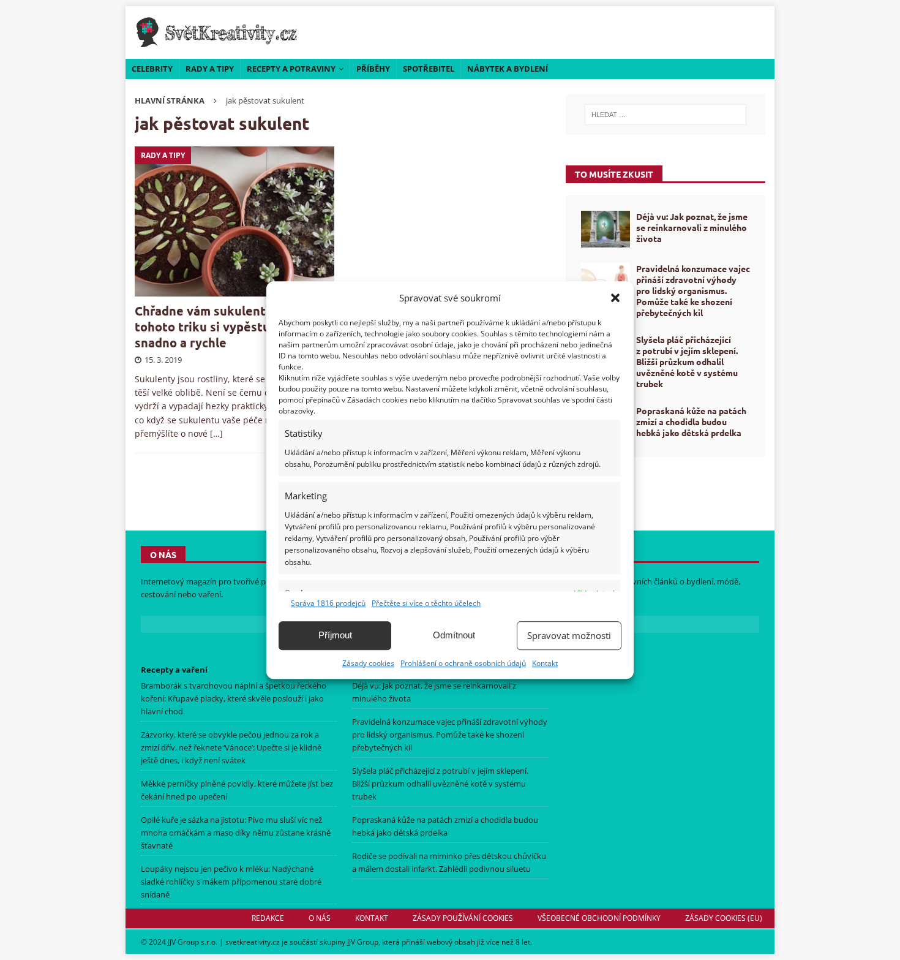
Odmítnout (454, 635)
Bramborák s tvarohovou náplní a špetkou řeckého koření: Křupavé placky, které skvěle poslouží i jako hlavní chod (233, 698)
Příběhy (373, 68)
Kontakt (545, 663)
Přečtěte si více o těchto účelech (426, 603)
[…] (216, 433)
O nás (320, 918)
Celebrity (152, 68)
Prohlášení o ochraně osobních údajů (463, 663)
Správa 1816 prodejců (328, 603)
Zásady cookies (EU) (723, 918)
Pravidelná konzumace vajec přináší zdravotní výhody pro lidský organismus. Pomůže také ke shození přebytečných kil (693, 291)
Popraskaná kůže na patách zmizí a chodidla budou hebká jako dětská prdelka (691, 421)
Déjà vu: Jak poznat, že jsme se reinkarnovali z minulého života (692, 227)
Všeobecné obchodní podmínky (599, 918)
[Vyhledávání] (666, 114)
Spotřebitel (428, 68)
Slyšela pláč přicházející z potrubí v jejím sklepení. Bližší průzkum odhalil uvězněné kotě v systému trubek (687, 362)
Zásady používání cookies (463, 918)
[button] (615, 298)
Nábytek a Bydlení (507, 68)
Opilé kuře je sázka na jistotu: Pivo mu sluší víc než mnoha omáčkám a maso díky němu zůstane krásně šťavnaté (236, 832)
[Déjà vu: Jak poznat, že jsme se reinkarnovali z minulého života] (605, 229)
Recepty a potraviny (291, 68)
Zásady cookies (368, 663)
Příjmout (335, 635)
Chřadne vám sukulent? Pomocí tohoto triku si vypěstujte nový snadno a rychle (226, 326)
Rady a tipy (210, 68)
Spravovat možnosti (569, 635)
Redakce (268, 918)
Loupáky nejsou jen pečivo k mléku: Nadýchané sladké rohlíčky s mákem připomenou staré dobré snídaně (231, 881)
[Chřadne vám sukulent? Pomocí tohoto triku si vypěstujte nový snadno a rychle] (235, 221)
